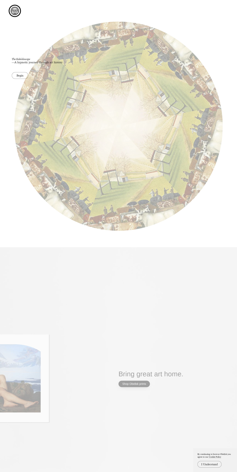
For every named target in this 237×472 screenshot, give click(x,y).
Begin (20, 75)
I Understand (209, 464)
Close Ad (218, 289)
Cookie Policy (215, 457)
